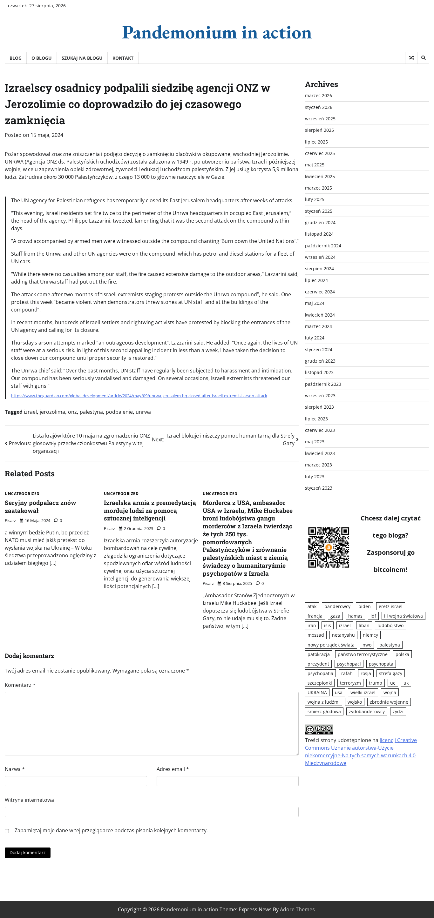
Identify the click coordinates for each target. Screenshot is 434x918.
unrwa (143, 411)
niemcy (370, 635)
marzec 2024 (318, 326)
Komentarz (20, 684)
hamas (355, 616)
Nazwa (15, 769)
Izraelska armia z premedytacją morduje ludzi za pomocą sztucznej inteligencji (150, 510)
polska (402, 654)
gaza (335, 616)
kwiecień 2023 (320, 453)
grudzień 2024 (320, 222)
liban (364, 625)
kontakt (122, 58)
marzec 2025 (318, 188)
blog (16, 58)
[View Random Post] (411, 58)
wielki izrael (363, 692)
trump (375, 683)
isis (327, 625)
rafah (347, 673)
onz (72, 411)
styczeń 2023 (318, 488)
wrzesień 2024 (320, 257)
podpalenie (119, 411)
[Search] (423, 58)
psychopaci (349, 664)
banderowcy (337, 606)
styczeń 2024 (318, 349)
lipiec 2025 (316, 142)
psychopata (381, 664)
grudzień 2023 (320, 361)
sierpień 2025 (319, 130)
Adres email (173, 769)
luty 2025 (314, 199)
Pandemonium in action (217, 31)
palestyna (91, 411)
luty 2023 (314, 476)
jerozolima (52, 411)
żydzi (398, 711)
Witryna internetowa (29, 799)
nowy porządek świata (331, 644)
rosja (366, 673)
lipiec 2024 (316, 280)
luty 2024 (314, 338)
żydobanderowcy (367, 711)
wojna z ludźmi (324, 702)
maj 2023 (314, 442)
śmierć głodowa (324, 711)
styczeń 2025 (318, 211)
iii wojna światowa (403, 616)
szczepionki (320, 683)
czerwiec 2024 (320, 292)
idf (373, 616)
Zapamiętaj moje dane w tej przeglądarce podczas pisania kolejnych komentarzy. (111, 830)
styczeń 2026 (318, 107)
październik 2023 (323, 384)
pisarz (10, 520)
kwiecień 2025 (320, 176)
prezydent (318, 664)
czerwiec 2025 (320, 153)
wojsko (355, 702)
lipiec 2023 (316, 419)
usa (338, 692)
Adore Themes (297, 909)
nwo (367, 644)
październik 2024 (323, 246)
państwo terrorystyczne (363, 654)
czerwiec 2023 (320, 430)
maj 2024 (314, 303)
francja (315, 616)
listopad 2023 (319, 372)
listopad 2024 (319, 234)
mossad (316, 635)
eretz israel (391, 606)
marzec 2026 (318, 95)
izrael (30, 411)
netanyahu (343, 635)
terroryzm (350, 683)
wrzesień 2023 (320, 395)
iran (312, 625)
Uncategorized (22, 494)
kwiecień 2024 (320, 315)
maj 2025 (314, 165)
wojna (389, 692)
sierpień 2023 (319, 407)
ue (393, 683)
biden (364, 606)
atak (312, 606)
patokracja (319, 654)
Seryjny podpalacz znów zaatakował (40, 506)
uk (406, 683)
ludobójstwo (390, 625)
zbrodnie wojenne (389, 702)
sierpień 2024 (319, 268)
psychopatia (320, 673)
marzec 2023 (318, 465)
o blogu (41, 58)
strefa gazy (390, 673)
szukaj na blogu (82, 58)
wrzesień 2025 (320, 119)
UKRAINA (317, 692)
